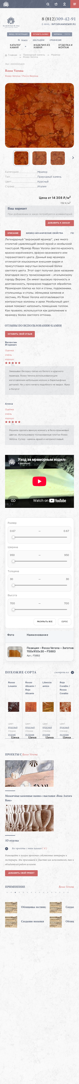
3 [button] (15, 893)
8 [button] (35, 893)
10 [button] (44, 893)
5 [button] (23, 893)
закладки (38, 40)
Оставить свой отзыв (20, 334)
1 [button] (7, 893)
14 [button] (60, 893)
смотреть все (61, 672)
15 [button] (64, 893)
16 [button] (68, 893)
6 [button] (27, 893)
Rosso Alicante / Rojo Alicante (30, 685)
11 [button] (48, 893)
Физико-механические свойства (44, 233)
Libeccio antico (47, 684)
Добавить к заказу (59, 223)
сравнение (56, 40)
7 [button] (31, 893)
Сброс (64, 621)
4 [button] (19, 893)
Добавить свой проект (21, 873)
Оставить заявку (40, 34)
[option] (33, 915)
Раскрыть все (44, 621)
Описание (12, 233)
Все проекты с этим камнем (29, 848)
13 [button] (56, 893)
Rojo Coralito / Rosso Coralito (65, 685)
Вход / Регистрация (18, 34)
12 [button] (52, 893)
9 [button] (39, 893)
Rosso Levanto (12, 684)
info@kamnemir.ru (63, 24)
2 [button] (11, 893)
